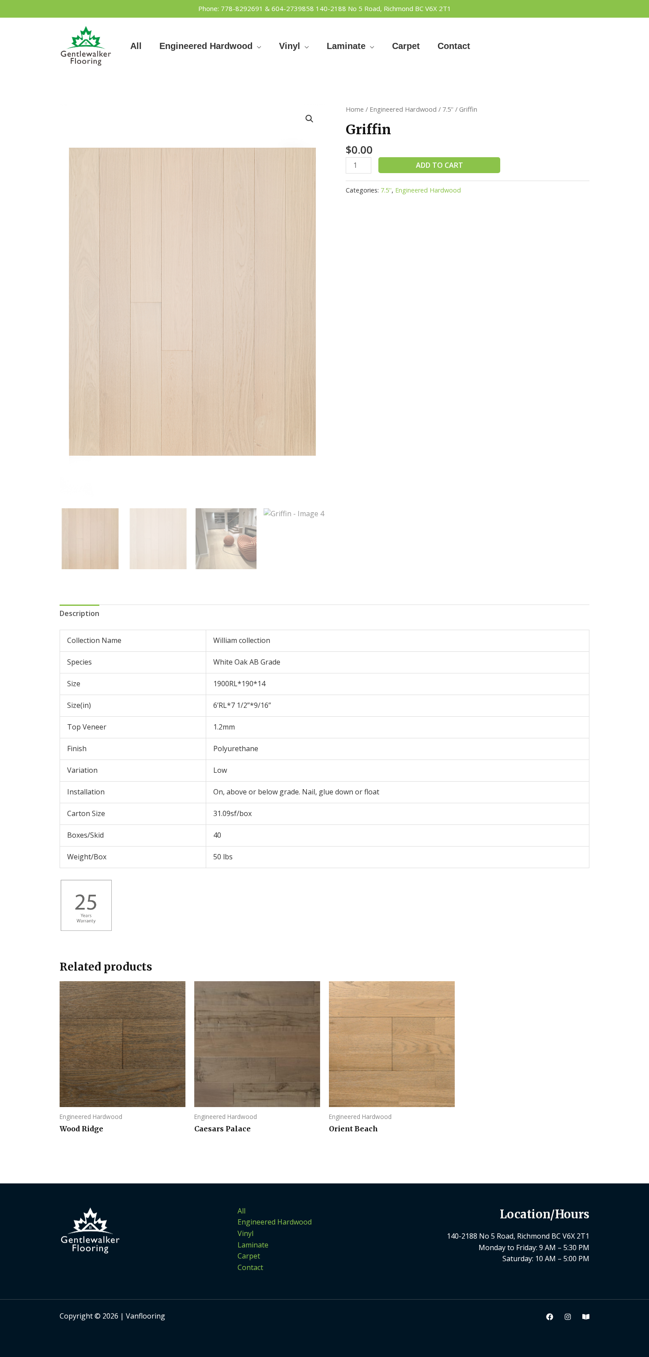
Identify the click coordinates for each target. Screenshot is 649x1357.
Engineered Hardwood (206, 46)
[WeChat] (585, 1316)
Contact (454, 46)
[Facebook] (549, 1316)
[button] (309, 119)
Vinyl (289, 46)
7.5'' (447, 109)
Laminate (346, 46)
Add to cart (439, 165)
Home (355, 109)
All (136, 46)
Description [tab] (79, 613)
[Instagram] (567, 1316)
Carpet (406, 46)
